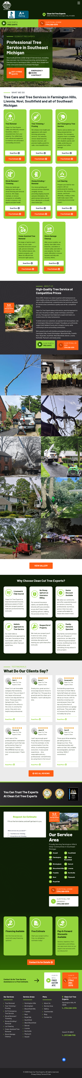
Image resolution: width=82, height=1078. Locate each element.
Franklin (27, 1011)
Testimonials (48, 1011)
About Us (47, 1003)
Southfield (28, 1020)
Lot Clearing (9, 1026)
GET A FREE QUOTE (16, 73)
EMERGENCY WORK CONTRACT (37, 73)
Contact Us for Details (40, 962)
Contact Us (48, 1017)
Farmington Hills (30, 1003)
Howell (26, 1037)
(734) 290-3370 (70, 1008)
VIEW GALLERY (41, 565)
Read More (14, 153)
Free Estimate (14, 159)
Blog (45, 1014)
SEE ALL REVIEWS (42, 773)
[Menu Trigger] (79, 2)
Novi (26, 1014)
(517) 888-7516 (70, 1035)
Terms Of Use (46, 1074)
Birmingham (28, 1006)
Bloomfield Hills (30, 1009)
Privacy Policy (36, 1074)
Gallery (46, 1009)
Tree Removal (10, 1003)
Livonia (27, 1028)
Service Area (48, 1006)
